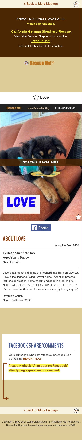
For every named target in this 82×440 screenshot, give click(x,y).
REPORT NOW (32, 358)
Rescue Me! (40, 41)
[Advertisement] (40, 78)
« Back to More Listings (41, 3)
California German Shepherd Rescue (41, 31)
